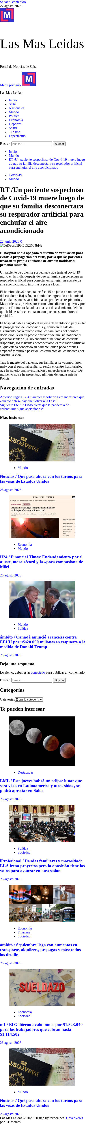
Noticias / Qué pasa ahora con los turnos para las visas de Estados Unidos (41, 479)
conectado (38, 672)
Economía (16, 120)
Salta (12, 104)
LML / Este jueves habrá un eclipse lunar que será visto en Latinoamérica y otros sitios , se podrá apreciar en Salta (41, 785)
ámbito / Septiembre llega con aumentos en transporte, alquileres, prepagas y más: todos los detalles (40, 950)
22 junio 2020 (10, 241)
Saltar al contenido (13, 2)
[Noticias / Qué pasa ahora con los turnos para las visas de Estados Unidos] (42, 460)
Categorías (7, 699)
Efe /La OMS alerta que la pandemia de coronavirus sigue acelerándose (34, 407)
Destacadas (25, 772)
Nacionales (16, 108)
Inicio (13, 100)
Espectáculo (17, 136)
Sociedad (24, 852)
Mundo (14, 112)
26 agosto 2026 (10, 490)
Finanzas (24, 932)
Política (14, 116)
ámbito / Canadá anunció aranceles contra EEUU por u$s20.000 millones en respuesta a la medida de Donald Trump (43, 642)
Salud (13, 128)
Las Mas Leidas (42, 43)
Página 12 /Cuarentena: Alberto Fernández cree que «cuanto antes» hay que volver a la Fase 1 (42, 399)
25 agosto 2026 (10, 655)
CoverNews (74, 1118)
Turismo (14, 132)
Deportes (15, 124)
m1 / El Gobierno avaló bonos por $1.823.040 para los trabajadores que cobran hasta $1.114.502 (41, 1029)
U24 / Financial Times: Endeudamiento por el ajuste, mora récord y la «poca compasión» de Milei (41, 562)
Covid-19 (15, 175)
